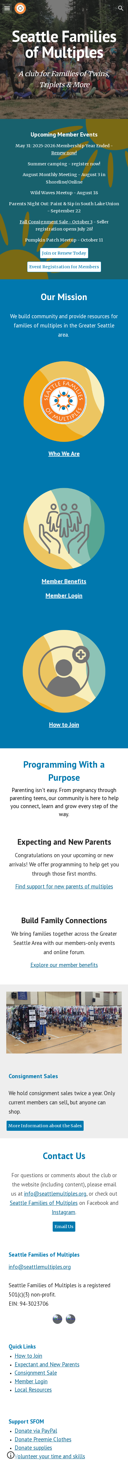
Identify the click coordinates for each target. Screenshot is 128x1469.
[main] (64, 44)
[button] (7, 8)
